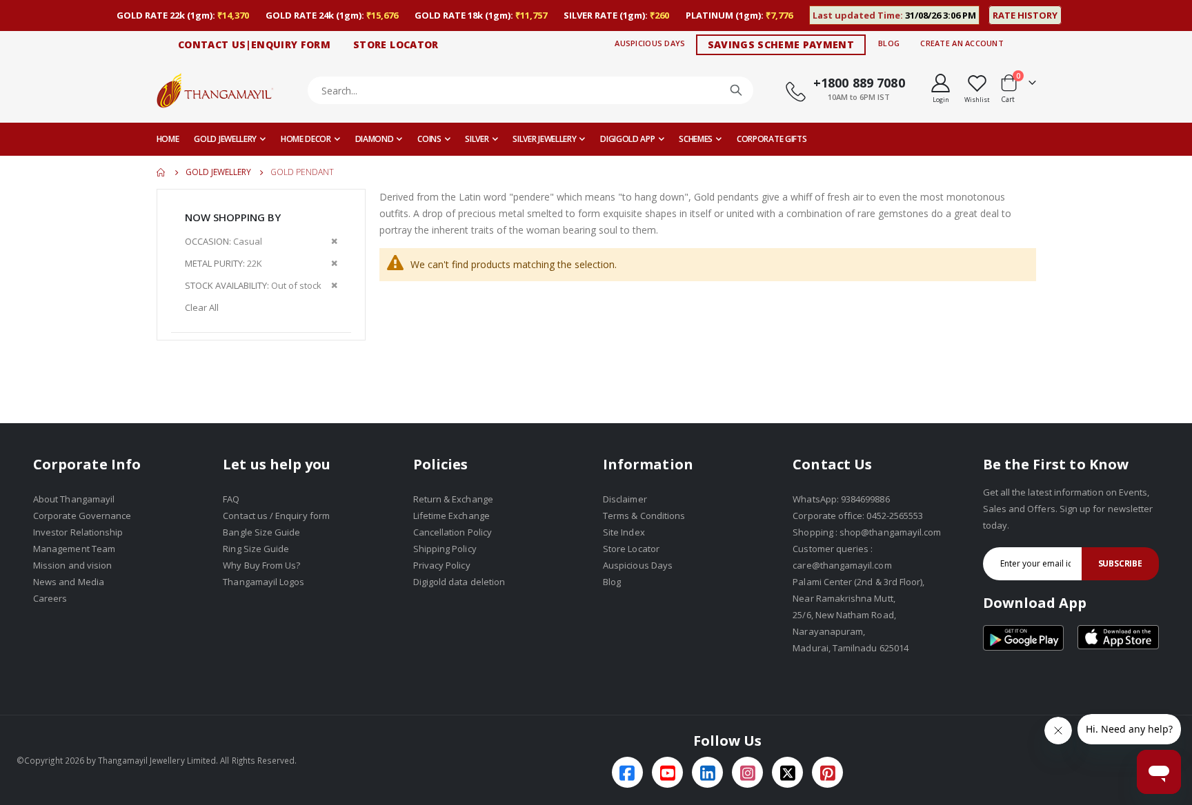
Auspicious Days (650, 43)
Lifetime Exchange (451, 515)
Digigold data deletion (459, 581)
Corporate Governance (82, 515)
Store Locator (631, 548)
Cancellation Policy (452, 532)
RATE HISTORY (1025, 15)
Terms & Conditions (644, 515)
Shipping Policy (445, 548)
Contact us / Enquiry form (276, 515)
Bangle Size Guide (261, 532)
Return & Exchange (453, 499)
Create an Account (962, 43)
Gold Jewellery (218, 172)
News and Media (68, 581)
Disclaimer (625, 499)
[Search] (736, 90)
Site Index (624, 532)
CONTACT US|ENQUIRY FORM (254, 44)
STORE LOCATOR (396, 44)
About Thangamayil (74, 499)
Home (161, 172)
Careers (50, 598)
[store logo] (215, 90)
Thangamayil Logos (263, 581)
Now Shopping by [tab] (233, 217)
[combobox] (531, 90)
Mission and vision (72, 565)
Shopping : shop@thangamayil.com (867, 532)
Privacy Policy (441, 565)
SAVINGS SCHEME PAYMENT (781, 44)
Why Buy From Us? (261, 565)
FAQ (231, 499)
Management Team (74, 548)
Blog (889, 43)
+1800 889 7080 (859, 82)
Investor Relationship (78, 532)
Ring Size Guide (256, 548)
